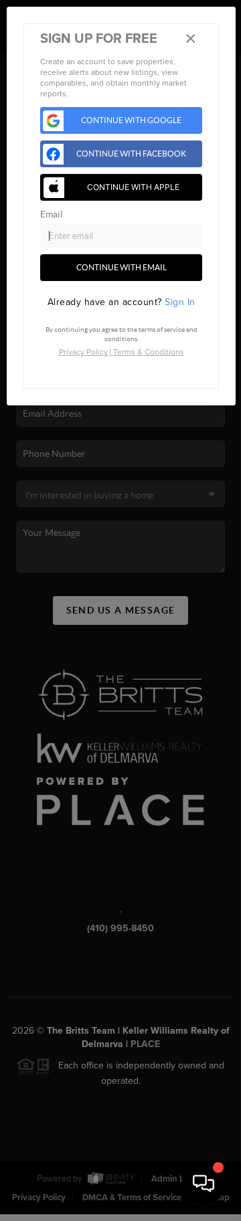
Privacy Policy (83, 352)
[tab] (121, 302)
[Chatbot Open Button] (203, 1183)
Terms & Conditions (148, 352)
